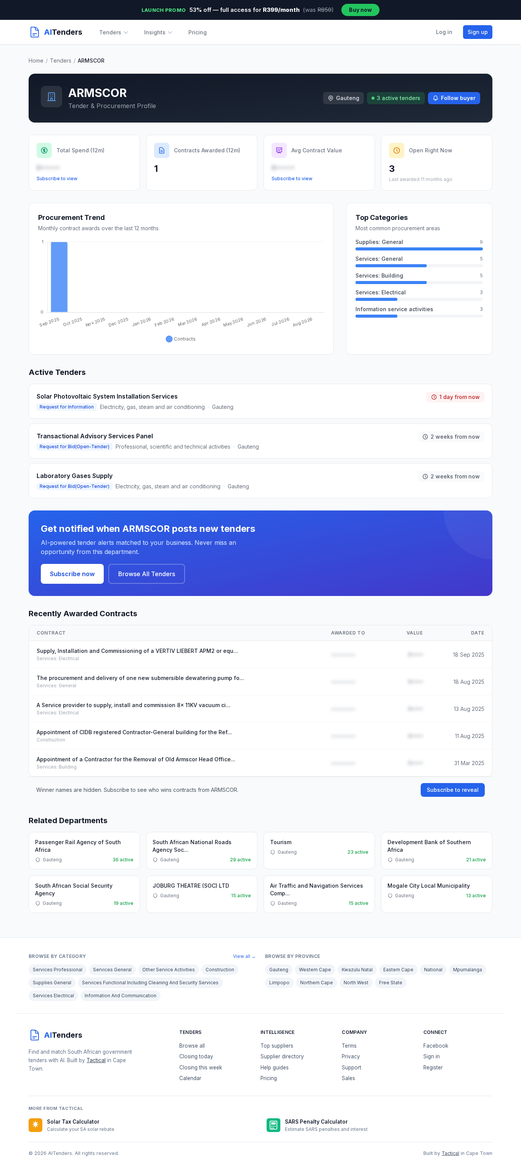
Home (36, 60)
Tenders (110, 32)
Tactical (96, 1060)
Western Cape (315, 969)
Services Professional (57, 969)
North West (356, 982)
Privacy (351, 1056)
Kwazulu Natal (357, 969)
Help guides (274, 1067)
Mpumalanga (467, 969)
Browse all (192, 1046)
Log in (444, 32)
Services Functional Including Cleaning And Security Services (150, 982)
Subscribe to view (57, 178)
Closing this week (200, 1067)
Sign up (478, 32)
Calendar (190, 1078)
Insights (155, 32)
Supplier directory (282, 1056)
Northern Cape (316, 982)
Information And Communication (120, 995)
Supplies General (52, 982)
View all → (244, 956)
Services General (112, 969)
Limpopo (279, 982)
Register (433, 1067)
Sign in (431, 1056)
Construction (220, 969)
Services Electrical (53, 995)
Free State (390, 982)
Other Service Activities (168, 969)
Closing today (196, 1056)
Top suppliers (276, 1046)
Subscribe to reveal (453, 789)
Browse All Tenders (146, 574)
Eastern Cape (398, 969)
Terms (349, 1046)
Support (351, 1067)
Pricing (197, 32)
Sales (348, 1078)
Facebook (435, 1046)
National (433, 969)
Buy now (360, 9)
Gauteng (278, 969)
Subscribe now (72, 574)
